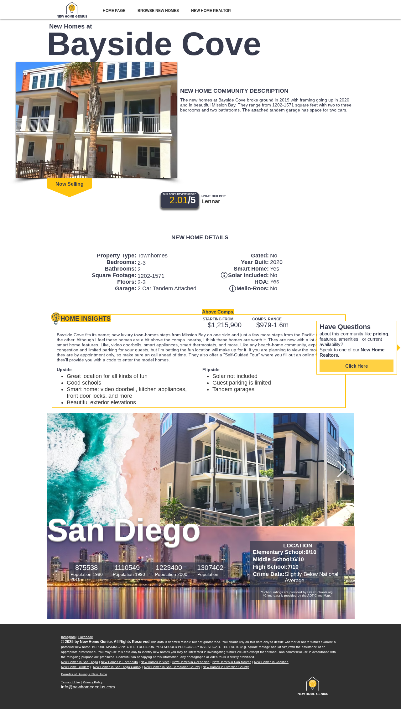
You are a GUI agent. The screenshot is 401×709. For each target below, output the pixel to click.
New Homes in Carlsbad (271, 662)
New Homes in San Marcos (231, 662)
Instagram (68, 637)
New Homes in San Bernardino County (172, 667)
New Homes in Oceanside (191, 662)
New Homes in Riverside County (226, 667)
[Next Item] (341, 470)
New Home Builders (75, 667)
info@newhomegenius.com (88, 686)
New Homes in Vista (155, 662)
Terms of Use (70, 682)
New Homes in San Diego (79, 662)
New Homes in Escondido (119, 662)
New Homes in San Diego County (117, 667)
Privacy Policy (92, 682)
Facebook (85, 637)
